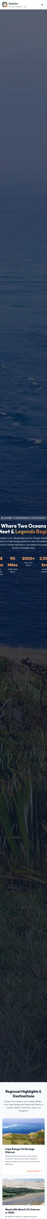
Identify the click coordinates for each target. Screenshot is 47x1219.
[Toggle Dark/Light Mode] (42, 4)
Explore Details (33, 1171)
